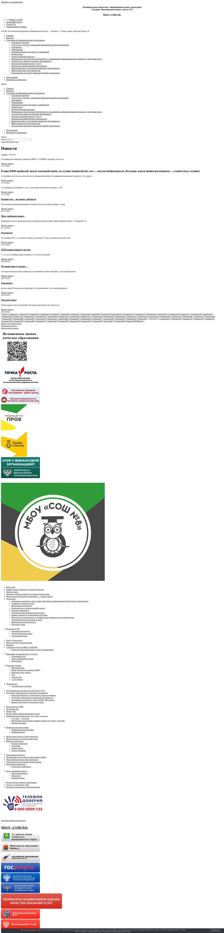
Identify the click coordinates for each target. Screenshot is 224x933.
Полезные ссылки (18, 625)
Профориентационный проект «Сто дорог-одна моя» (27, 716)
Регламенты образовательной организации (28, 613)
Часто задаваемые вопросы (16, 771)
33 (153, 316)
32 (141, 316)
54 (175, 319)
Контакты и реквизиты (16, 80)
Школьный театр (17, 668)
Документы (16, 47)
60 (29, 321)
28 (96, 316)
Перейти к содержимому (12, 2)
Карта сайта (10, 587)
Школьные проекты (13, 666)
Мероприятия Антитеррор (21, 606)
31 (130, 316)
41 (29, 319)
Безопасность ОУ (13, 629)
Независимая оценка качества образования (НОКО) (26, 757)
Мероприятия (16, 661)
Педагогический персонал (23, 57)
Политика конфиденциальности (13, 821)
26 (74, 316)
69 (130, 321)
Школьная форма (18, 778)
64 (74, 321)
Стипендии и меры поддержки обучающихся (31, 61)
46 (85, 319)
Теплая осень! (9, 300)
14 (150, 314)
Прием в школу (12, 592)
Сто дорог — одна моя (20, 718)
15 (162, 314)
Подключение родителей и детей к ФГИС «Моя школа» (33, 700)
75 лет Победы (17, 680)
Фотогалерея (12, 77)
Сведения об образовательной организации (25, 40)
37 (198, 316)
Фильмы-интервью (18, 723)
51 (141, 319)
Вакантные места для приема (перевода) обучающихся (35, 68)
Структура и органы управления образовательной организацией (40, 45)
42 (40, 319)
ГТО (13, 675)
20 (6, 316)
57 (209, 319)
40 (17, 319)
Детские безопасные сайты (21, 634)
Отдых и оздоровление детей (17, 785)
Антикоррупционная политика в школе (26, 620)
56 (198, 319)
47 (96, 319)
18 (196, 314)
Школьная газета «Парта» (21, 673)
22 (29, 316)
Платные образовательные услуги (26, 64)
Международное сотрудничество (25, 71)
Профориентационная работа (17, 728)
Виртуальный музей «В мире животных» (22, 737)
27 (85, 316)
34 (164, 316)
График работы (17, 748)
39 (6, 319)
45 (74, 319)
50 (130, 319)
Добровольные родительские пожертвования (23, 762)
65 (85, 321)
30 (119, 316)
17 (184, 314)
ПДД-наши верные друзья (15, 249)
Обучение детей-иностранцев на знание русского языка (28, 594)
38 (209, 316)
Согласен (215, 930)
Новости (10, 38)
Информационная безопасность (23, 622)
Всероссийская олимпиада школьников (21, 782)
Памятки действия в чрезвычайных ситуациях (29, 615)
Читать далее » (7, 163)
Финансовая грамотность (16, 764)
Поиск (4, 139)
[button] (112, 84)
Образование (17, 49)
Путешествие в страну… (14, 266)
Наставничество (12, 709)
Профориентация (18, 732)
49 (119, 319)
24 (51, 316)
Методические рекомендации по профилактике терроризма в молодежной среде (42, 618)
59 (17, 321)
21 (17, 316)
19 (207, 314)
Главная (9, 35)
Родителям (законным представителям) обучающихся (27, 693)
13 (139, 314)
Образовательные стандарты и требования (30, 52)
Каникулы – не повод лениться (18, 199)
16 (173, 314)
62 (51, 321)
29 (108, 316)
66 (96, 321)
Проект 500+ (11, 711)
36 (186, 316)
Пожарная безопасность (20, 631)
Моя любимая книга (12, 216)
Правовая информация (20, 611)
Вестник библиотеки (19, 744)
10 (105, 314)
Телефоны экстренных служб (22, 604)
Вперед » (140, 321)
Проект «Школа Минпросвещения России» (23, 714)
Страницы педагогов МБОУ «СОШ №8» (22, 647)
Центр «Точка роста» (14, 640)
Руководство (17, 54)
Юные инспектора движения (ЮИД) (25, 670)
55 (186, 319)
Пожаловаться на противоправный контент (28, 608)
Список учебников (18, 751)
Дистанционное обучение (21, 686)
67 (108, 321)
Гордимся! (7, 232)
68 (119, 321)
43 (51, 319)
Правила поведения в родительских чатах (27, 702)
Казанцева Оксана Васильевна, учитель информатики (32, 650)
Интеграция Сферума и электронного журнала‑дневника (33, 695)
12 (128, 314)
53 (164, 319)
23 (40, 316)
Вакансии (10, 645)
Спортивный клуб (18, 656)
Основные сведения (20, 42)
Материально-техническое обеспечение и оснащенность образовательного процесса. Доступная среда (56, 59)
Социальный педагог (19, 636)
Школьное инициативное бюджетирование (23, 787)
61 (40, 321)
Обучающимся (11, 684)
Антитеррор (11, 599)
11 (117, 314)
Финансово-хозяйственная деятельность (29, 66)
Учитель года (16, 677)
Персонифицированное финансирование (22, 760)
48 (108, 319)
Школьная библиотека (14, 741)
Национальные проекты (15, 755)
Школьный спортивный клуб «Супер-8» (22, 654)
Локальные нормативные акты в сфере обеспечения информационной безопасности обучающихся (49, 601)
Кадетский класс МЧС (14, 707)
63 (62, 321)
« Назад (4, 314)
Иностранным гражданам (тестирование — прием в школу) (29, 597)
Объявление (16, 776)
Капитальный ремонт (19, 773)
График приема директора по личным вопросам (25, 590)
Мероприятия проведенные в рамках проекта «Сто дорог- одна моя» (38, 721)
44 (62, 319)
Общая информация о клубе (22, 659)
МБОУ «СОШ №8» (112, 15)
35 (175, 316)
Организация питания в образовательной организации (35, 73)
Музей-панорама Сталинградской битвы (22, 739)
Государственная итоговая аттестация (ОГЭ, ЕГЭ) (25, 691)
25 (62, 316)
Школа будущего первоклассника (19, 643)
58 (6, 321)
